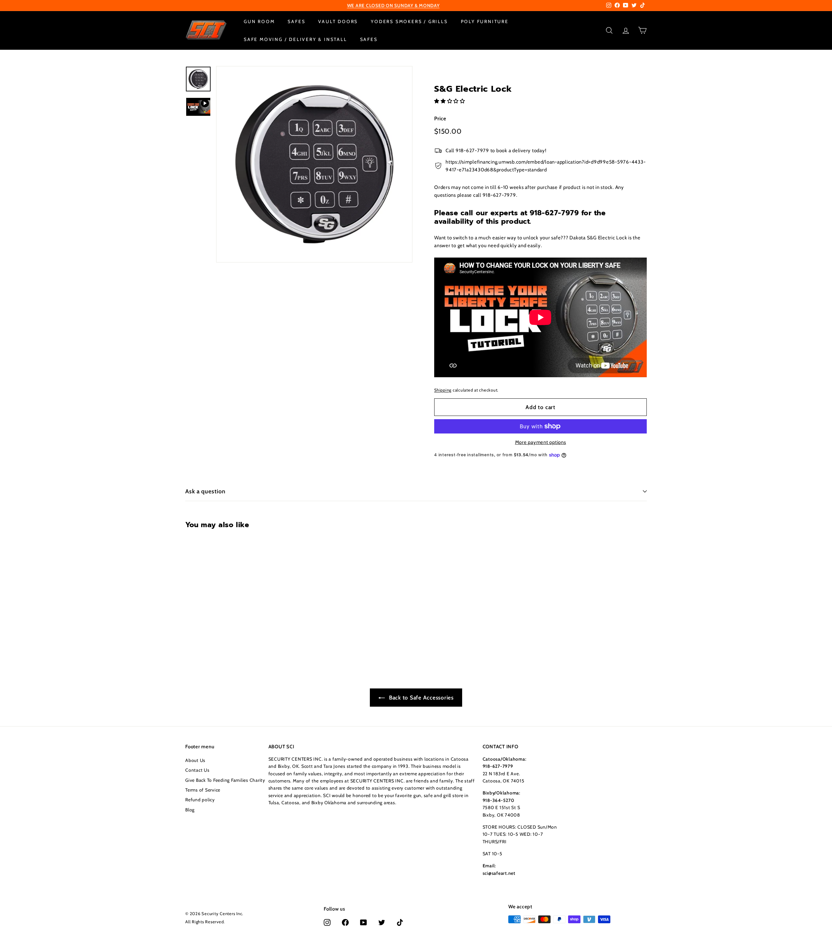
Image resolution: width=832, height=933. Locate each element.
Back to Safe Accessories (420, 697)
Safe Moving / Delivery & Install (295, 39)
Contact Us (197, 770)
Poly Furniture (485, 21)
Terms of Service (202, 790)
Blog (190, 810)
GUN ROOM (259, 21)
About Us (195, 760)
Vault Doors (338, 21)
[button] (450, 101)
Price (440, 118)
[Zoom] (314, 164)
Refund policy (200, 800)
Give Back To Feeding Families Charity (225, 780)
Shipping (442, 390)
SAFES (296, 21)
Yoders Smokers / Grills (409, 21)
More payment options (540, 442)
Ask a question (205, 491)
